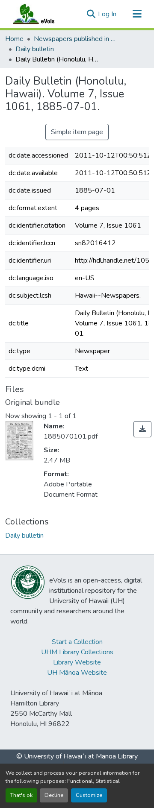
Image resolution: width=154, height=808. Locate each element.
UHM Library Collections (77, 652)
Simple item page (77, 132)
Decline (53, 795)
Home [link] (14, 39)
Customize (89, 795)
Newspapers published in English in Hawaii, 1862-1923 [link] (76, 39)
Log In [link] (107, 14)
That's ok (21, 795)
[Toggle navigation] (137, 14)
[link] (142, 429)
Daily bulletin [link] (34, 49)
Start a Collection (77, 642)
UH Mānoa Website (77, 672)
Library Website (77, 662)
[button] (42, 14)
